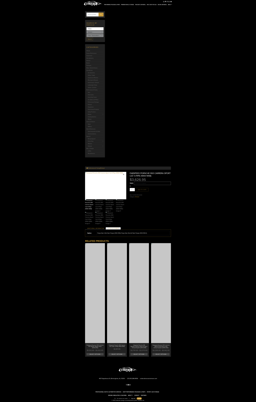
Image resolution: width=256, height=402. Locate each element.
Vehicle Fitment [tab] (113, 228)
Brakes (88, 63)
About (169, 4)
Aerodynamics (90, 58)
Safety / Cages (91, 75)
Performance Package (93, 102)
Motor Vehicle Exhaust (91, 68)
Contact (136, 395)
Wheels (88, 50)
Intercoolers (91, 94)
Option (131, 184)
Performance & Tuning (91, 90)
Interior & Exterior (90, 121)
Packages (88, 65)
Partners (143, 395)
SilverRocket (89, 70)
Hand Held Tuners (92, 97)
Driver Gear (91, 141)
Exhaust (88, 60)
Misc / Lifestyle (90, 148)
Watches (90, 143)
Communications (92, 134)
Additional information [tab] (95, 228)
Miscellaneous (91, 153)
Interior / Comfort (92, 87)
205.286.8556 (133, 378)
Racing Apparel (91, 138)
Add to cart (142, 189)
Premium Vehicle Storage (127, 4)
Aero (89, 92)
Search (90, 39)
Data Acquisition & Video (94, 131)
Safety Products (92, 112)
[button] (123, 174)
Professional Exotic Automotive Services (108, 392)
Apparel (88, 136)
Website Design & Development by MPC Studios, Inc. (130, 400)
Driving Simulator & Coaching (117, 395)
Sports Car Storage (153, 392)
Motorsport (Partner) (93, 80)
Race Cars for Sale (152, 4)
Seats (89, 124)
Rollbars (90, 126)
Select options (95, 354)
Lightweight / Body (92, 85)
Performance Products (93, 109)
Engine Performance (91, 53)
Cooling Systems (92, 117)
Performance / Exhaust (93, 82)
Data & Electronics (90, 129)
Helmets (90, 146)
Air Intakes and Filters (93, 99)
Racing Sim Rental (162, 4)
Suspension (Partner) (93, 77)
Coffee (89, 151)
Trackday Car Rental (140, 4)
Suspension (89, 55)
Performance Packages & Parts (112, 4)
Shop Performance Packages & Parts (134, 392)
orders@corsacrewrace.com (148, 378)
